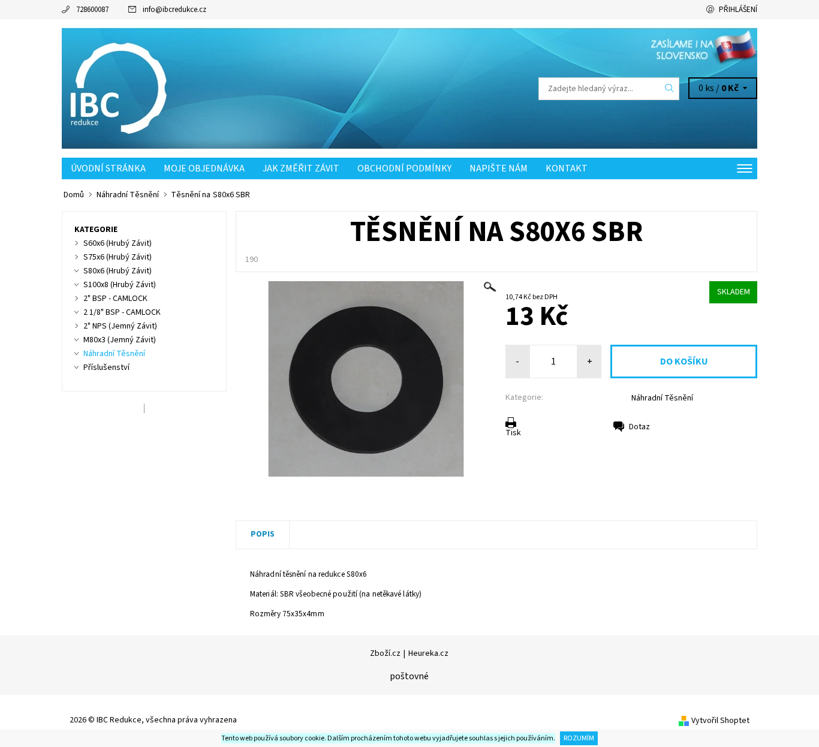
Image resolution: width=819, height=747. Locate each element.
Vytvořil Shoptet (720, 721)
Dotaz (639, 427)
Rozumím (579, 738)
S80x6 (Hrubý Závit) (117, 271)
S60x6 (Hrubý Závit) (117, 243)
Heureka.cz (428, 653)
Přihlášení (738, 9)
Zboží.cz (385, 653)
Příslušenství (106, 368)
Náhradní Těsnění (662, 398)
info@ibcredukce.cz (174, 9)
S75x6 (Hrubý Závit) (117, 257)
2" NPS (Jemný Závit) (120, 326)
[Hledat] (669, 88)
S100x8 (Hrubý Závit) (119, 285)
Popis (263, 534)
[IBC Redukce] (122, 88)
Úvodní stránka (108, 168)
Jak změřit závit (301, 168)
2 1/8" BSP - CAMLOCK (122, 312)
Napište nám (498, 168)
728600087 (92, 9)
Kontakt (567, 168)
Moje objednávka (204, 168)
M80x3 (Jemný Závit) (119, 340)
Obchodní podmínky (404, 168)
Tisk (513, 433)
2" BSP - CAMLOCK (115, 299)
